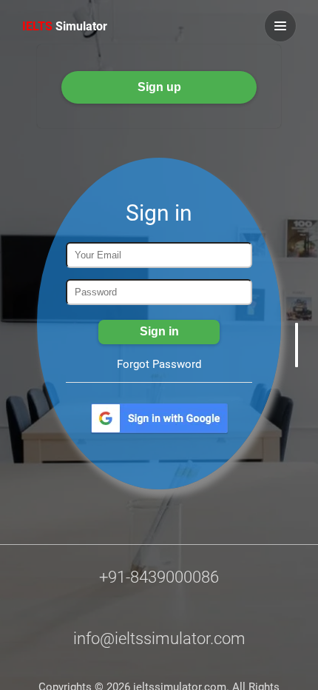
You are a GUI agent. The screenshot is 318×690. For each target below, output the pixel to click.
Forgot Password (159, 364)
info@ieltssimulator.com (159, 638)
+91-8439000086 (159, 577)
